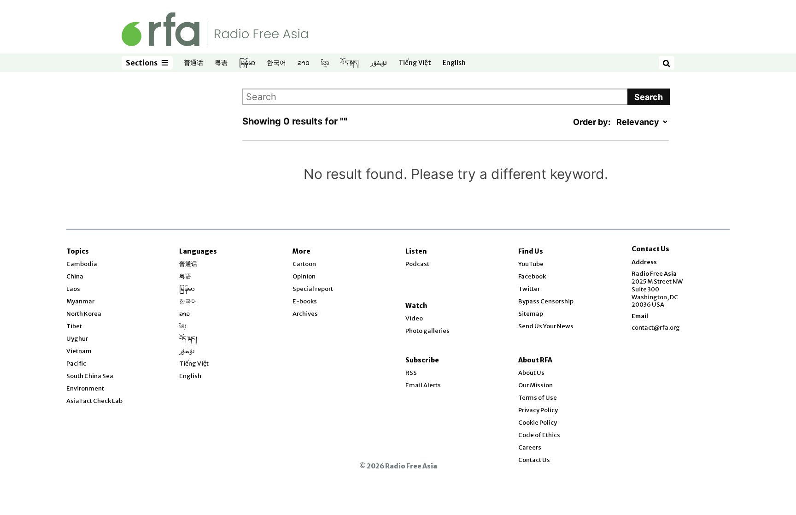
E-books (305, 301)
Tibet (74, 326)
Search (648, 97)
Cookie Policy (537, 422)
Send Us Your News (546, 326)
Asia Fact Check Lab (94, 401)
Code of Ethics (539, 435)
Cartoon (304, 264)
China (74, 276)
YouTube (531, 264)
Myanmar (80, 301)
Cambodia (81, 264)
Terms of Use (537, 398)
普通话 (193, 63)
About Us (531, 373)
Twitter (529, 289)
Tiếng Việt (414, 63)
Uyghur (77, 339)
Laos (73, 289)
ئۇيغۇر (378, 63)
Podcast (417, 264)
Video (414, 318)
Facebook (532, 276)
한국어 (276, 63)
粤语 (221, 63)
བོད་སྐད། (349, 63)
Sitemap (530, 314)
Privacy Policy (538, 410)
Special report (313, 289)
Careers (529, 447)
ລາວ (304, 63)
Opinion (304, 276)
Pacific (76, 363)
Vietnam (79, 351)
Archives (305, 314)
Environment (85, 388)
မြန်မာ (247, 63)
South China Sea (89, 376)
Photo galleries (427, 331)
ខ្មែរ (325, 63)
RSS (411, 373)
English (454, 63)
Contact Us (534, 460)
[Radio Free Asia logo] (215, 29)
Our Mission (535, 385)
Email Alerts (423, 385)
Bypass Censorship (546, 301)
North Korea (83, 314)
